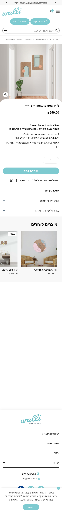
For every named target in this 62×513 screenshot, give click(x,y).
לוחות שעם (29, 39)
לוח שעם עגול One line (45, 269)
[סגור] (58, 488)
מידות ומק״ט (52, 191)
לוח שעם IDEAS (9, 269)
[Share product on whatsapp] (11, 180)
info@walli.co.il (29, 478)
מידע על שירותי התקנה (47, 210)
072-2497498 (29, 474)
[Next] (6, 3)
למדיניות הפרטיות (14, 496)
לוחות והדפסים (41, 39)
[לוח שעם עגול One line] (39, 249)
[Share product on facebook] (16, 180)
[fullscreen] (5, 94)
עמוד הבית (53, 39)
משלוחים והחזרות (49, 200)
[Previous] (55, 3)
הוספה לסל (31, 171)
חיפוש (5, 31)
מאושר (31, 507)
